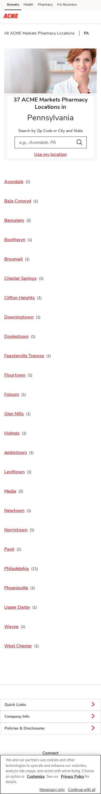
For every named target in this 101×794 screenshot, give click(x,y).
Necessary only (52, 790)
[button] (92, 16)
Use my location (50, 154)
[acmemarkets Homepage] (10, 17)
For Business (67, 4)
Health (28, 4)
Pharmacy (45, 4)
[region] (50, 774)
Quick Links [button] (15, 704)
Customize (36, 776)
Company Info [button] (16, 716)
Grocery (13, 4)
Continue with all (81, 790)
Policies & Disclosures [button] (24, 728)
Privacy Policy (72, 776)
